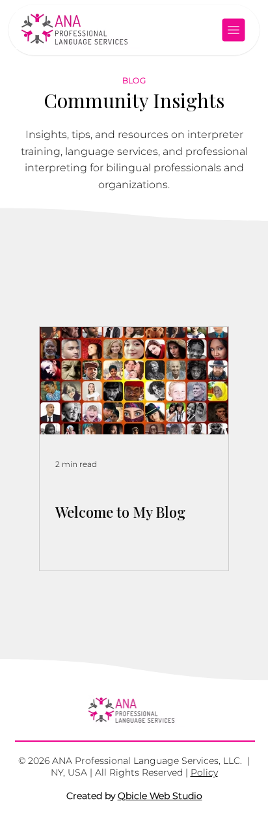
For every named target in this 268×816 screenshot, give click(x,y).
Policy (204, 772)
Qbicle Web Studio (160, 796)
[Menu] (234, 30)
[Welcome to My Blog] (134, 380)
